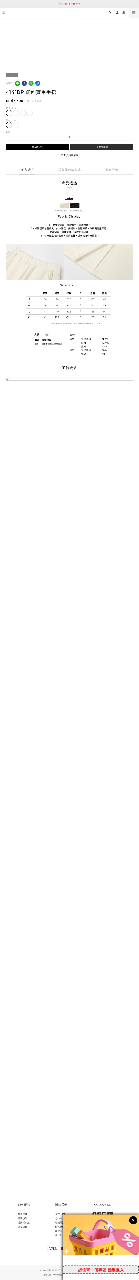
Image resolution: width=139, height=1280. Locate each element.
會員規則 (22, 1214)
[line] (17, 83)
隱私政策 (22, 1226)
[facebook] (24, 83)
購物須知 (22, 1218)
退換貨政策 (24, 1222)
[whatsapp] (31, 83)
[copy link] (37, 83)
